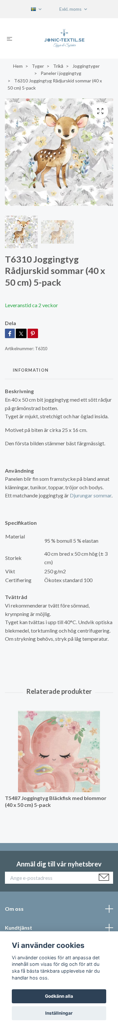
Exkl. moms (71, 9)
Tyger (38, 66)
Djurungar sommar (90, 495)
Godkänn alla (59, 996)
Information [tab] (31, 370)
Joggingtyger (86, 66)
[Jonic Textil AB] (64, 38)
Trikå (58, 66)
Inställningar (59, 1013)
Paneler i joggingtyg (61, 73)
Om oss (14, 909)
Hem (18, 66)
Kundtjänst (18, 927)
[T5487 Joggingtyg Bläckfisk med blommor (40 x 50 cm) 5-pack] (59, 751)
